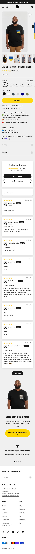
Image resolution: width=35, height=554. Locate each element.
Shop (3, 509)
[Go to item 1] (4, 58)
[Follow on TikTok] (18, 531)
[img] (8, 200)
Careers (4, 516)
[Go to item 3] (17, 58)
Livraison (22, 509)
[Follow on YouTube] (13, 531)
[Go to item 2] (11, 58)
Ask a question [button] (17, 181)
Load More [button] (17, 373)
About (4, 506)
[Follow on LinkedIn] (23, 531)
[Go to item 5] (29, 58)
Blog (20, 523)
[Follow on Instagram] (8, 531)
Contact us (5, 519)
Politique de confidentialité (6, 524)
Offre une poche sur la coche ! (17, 433)
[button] (6, 71)
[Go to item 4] (23, 58)
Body (21, 516)
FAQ (20, 506)
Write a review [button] (17, 176)
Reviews (4, 513)
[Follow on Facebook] (3, 531)
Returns (21, 513)
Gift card (22, 519)
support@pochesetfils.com (10, 496)
